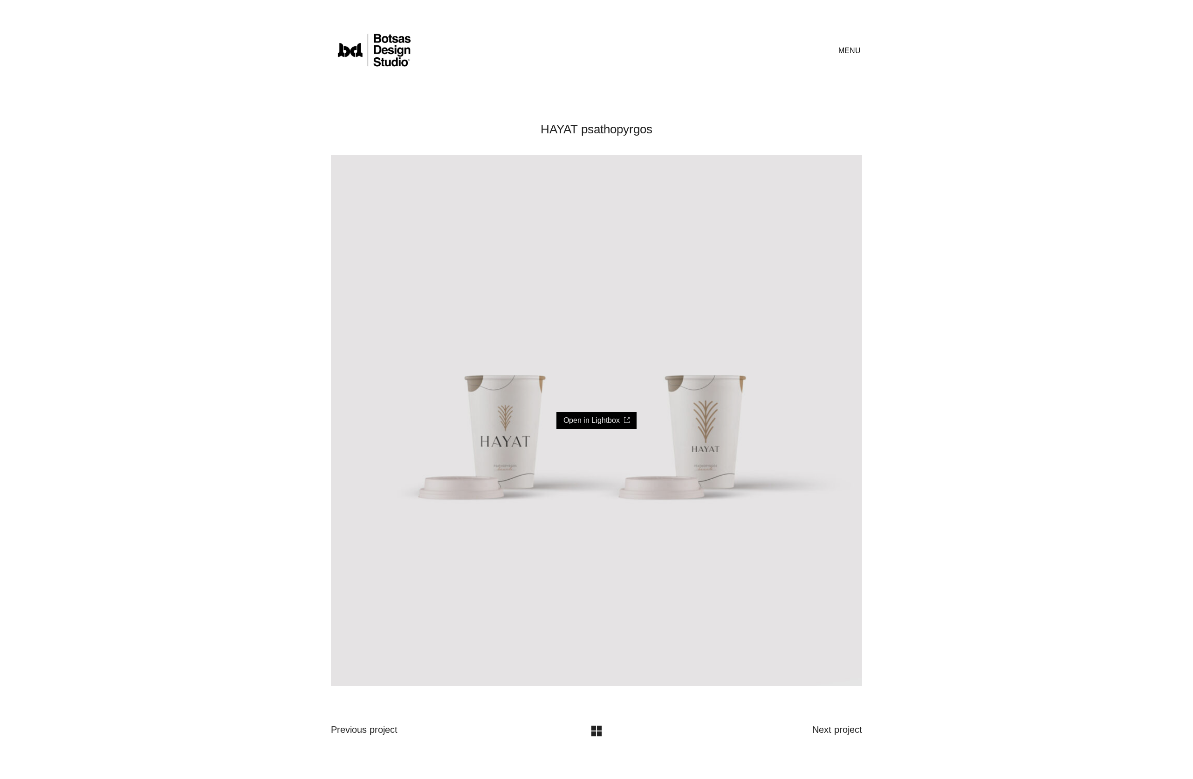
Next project (837, 729)
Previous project (364, 729)
